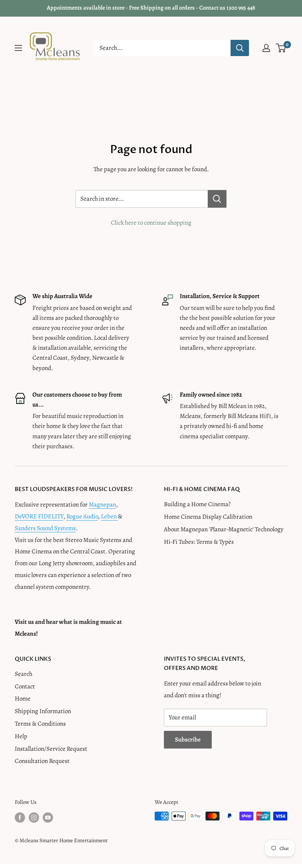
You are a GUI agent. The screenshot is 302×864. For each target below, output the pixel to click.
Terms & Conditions (40, 723)
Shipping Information (43, 711)
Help (21, 736)
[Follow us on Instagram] (34, 817)
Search (23, 674)
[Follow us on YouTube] (48, 817)
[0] (281, 48)
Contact (25, 686)
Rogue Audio (82, 516)
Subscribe (188, 739)
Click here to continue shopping (151, 222)
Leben (109, 516)
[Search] (240, 48)
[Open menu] (18, 48)
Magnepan (102, 504)
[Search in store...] (217, 199)
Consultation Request (42, 761)
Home (23, 698)
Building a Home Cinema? (197, 504)
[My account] (266, 48)
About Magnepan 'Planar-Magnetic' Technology (224, 529)
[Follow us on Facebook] (20, 817)
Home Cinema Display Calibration (208, 516)
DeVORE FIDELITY (39, 516)
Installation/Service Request (51, 748)
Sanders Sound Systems (45, 528)
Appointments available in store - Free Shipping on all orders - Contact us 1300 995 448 (151, 8)
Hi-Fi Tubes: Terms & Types (199, 542)
